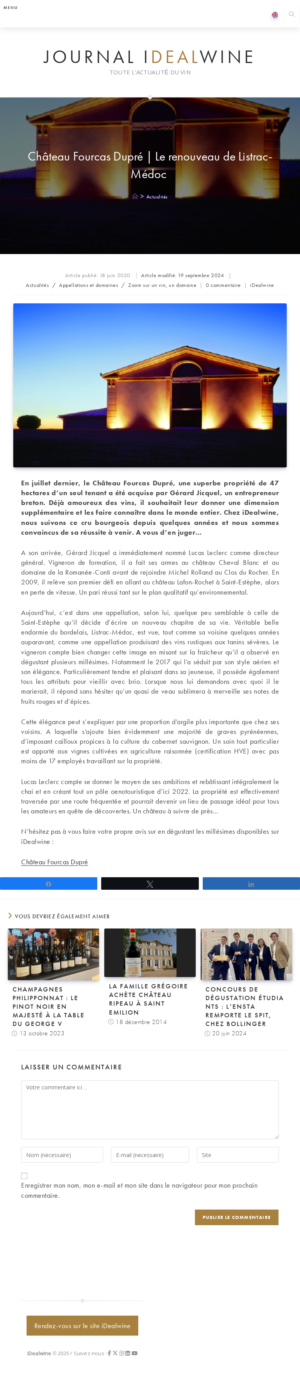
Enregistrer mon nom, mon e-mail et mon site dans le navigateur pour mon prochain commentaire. (139, 1190)
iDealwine (262, 284)
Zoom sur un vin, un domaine (162, 284)
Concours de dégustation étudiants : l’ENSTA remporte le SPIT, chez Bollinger (244, 1006)
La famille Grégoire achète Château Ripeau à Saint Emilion (148, 999)
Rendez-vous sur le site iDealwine (82, 1325)
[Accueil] (135, 196)
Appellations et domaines (88, 284)
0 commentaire (223, 284)
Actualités (157, 196)
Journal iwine (150, 57)
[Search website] (291, 15)
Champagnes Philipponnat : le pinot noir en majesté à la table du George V (48, 1006)
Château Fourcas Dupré (54, 861)
